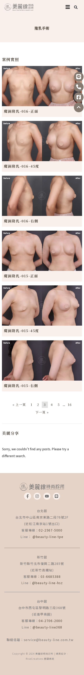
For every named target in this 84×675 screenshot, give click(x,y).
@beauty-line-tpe (48, 536)
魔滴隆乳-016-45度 (21, 166)
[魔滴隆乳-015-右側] (42, 360)
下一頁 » (42, 412)
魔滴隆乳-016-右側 (21, 220)
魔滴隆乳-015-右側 (21, 385)
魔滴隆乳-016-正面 (21, 111)
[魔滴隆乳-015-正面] (42, 250)
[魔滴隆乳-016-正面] (42, 85)
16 (69, 404)
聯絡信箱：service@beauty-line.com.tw (40, 639)
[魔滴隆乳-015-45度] (42, 305)
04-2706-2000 (50, 620)
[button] (75, 7)
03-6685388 (51, 576)
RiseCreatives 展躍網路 (40, 658)
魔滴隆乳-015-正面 (21, 275)
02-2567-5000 (50, 530)
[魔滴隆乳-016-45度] (42, 140)
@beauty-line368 (47, 627)
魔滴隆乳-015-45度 (21, 330)
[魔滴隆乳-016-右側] (42, 195)
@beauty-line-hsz (47, 582)
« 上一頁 (19, 404)
